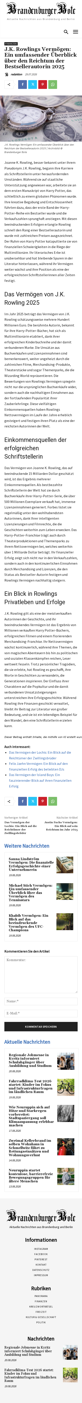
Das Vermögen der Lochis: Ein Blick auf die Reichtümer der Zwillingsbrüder (20, 828)
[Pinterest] (42, 84)
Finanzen (11, 43)
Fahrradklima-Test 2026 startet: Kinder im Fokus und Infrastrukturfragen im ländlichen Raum (30, 1086)
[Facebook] (22, 84)
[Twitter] (32, 84)
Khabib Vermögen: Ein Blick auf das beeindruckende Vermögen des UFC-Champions (28, 923)
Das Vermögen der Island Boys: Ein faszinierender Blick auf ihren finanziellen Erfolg (40, 780)
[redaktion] (7, 74)
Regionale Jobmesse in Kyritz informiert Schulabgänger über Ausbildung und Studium (30, 1060)
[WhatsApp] (52, 84)
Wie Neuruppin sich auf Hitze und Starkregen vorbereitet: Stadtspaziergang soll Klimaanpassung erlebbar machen (31, 1116)
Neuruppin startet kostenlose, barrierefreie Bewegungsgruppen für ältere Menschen (31, 1175)
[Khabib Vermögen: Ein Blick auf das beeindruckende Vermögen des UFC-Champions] (64, 921)
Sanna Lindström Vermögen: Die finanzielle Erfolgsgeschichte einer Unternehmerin (31, 864)
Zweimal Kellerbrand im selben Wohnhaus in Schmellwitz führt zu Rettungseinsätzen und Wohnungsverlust (30, 1148)
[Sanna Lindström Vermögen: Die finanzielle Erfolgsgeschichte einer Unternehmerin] (64, 865)
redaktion (16, 74)
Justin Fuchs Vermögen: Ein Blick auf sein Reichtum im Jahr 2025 (61, 826)
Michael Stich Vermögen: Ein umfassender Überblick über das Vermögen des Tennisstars (30, 893)
